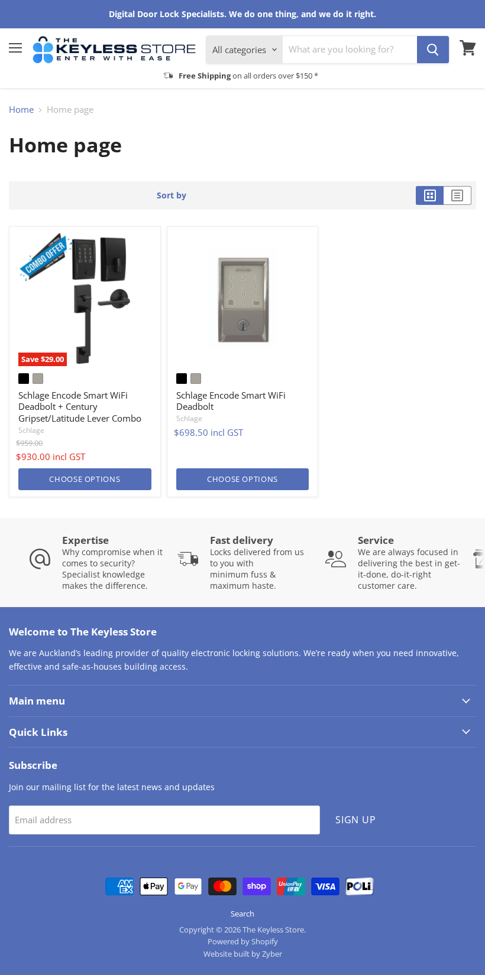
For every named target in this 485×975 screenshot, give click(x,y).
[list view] (457, 195)
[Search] (433, 49)
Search (242, 913)
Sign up (355, 819)
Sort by (171, 195)
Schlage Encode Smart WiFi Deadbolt (231, 401)
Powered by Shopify (243, 941)
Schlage (31, 430)
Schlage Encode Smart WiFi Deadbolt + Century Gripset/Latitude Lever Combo (79, 406)
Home (21, 110)
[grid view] (430, 195)
